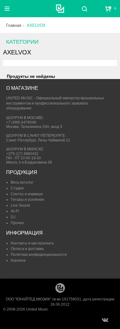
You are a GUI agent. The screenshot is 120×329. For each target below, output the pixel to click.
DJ (13, 217)
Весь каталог (22, 182)
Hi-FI (15, 211)
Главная (13, 25)
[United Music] (60, 8)
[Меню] (7, 8)
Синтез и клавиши (27, 194)
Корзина (18, 260)
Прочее (17, 223)
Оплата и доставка (27, 249)
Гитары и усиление (27, 199)
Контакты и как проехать (32, 243)
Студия (17, 188)
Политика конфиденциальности (39, 254)
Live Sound (20, 205)
